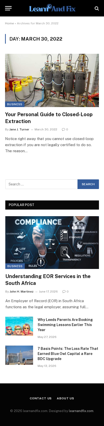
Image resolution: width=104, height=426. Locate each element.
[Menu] (8, 8)
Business (14, 104)
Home (9, 23)
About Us (65, 398)
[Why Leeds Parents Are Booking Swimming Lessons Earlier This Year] (19, 326)
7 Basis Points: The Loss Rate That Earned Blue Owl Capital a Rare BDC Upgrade (68, 354)
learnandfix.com (81, 411)
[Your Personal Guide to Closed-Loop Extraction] (52, 80)
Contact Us (41, 398)
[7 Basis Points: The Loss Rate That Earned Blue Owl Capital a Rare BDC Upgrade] (19, 355)
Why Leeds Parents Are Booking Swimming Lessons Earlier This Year (65, 325)
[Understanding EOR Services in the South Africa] (52, 242)
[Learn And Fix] (52, 8)
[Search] (96, 8)
